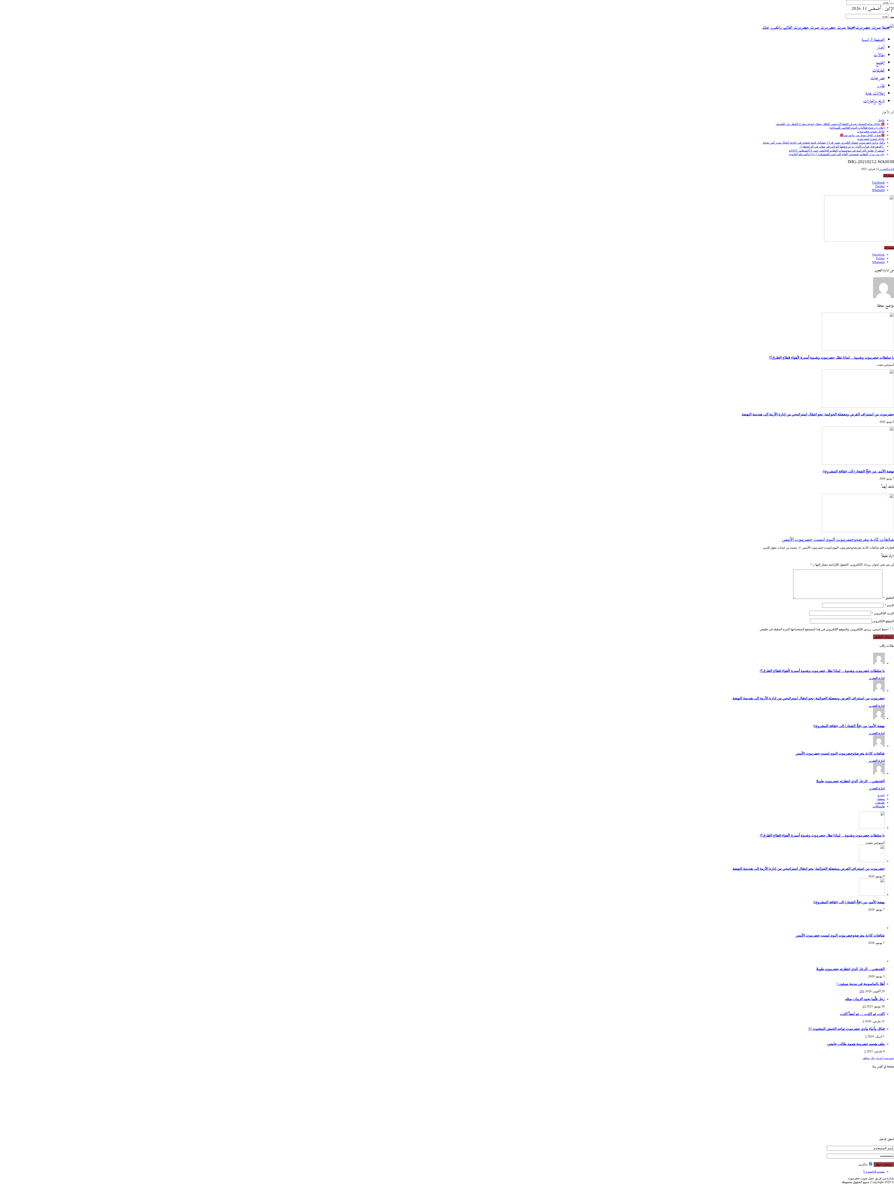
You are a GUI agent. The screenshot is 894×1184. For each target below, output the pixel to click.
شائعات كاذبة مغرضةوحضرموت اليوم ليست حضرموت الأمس (838, 539)
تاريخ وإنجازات (874, 101)
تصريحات (877, 78)
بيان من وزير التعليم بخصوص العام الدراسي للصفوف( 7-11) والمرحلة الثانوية (837, 154)
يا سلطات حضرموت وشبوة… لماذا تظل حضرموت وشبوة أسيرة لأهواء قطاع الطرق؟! (831, 357)
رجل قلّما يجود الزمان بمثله (865, 999)
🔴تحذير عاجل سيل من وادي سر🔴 (862, 135)
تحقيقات (878, 70)
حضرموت (889, 1058)
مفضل (881, 799)
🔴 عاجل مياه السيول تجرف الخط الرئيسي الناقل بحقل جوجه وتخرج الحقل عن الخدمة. (830, 124)
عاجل (881, 120)
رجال (873, 1058)
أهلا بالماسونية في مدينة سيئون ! (860, 984)
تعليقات (880, 802)
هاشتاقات (879, 806)
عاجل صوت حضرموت (871, 131)
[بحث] (892, 3)
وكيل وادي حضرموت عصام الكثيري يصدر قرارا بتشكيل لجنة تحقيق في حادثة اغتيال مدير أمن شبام (824, 142)
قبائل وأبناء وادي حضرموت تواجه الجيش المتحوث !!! (846, 1029)
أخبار (881, 47)
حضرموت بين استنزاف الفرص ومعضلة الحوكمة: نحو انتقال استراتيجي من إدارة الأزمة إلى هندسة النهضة (818, 414)
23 (864, 1006)
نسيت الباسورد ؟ (874, 1171)
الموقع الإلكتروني (883, 621)
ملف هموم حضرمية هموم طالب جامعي (856, 1044)
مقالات (879, 55)
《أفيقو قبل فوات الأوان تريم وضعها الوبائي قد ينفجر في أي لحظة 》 (842, 146)
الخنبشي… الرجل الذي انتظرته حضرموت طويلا (850, 781)
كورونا (880, 1058)
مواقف (866, 1058)
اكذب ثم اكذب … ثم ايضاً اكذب (862, 1014)
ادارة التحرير (886, 169)
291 (862, 991)
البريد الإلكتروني (882, 613)
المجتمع (880, 63)
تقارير (881, 86)
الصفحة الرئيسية (873, 40)
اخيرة (881, 795)
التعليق (888, 598)
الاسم (889, 605)
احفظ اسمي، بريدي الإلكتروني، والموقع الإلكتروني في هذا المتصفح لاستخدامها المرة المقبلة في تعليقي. (824, 629)
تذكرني (863, 1164)
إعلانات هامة (875, 94)
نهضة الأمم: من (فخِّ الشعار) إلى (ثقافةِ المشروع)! (858, 471)
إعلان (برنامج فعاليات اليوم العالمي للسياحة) (857, 127)
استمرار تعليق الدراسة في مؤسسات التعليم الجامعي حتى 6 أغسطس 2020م (837, 150)
